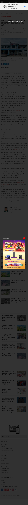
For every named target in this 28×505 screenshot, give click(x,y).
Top (26, 499)
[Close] (1, 6)
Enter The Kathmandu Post (15, 21)
